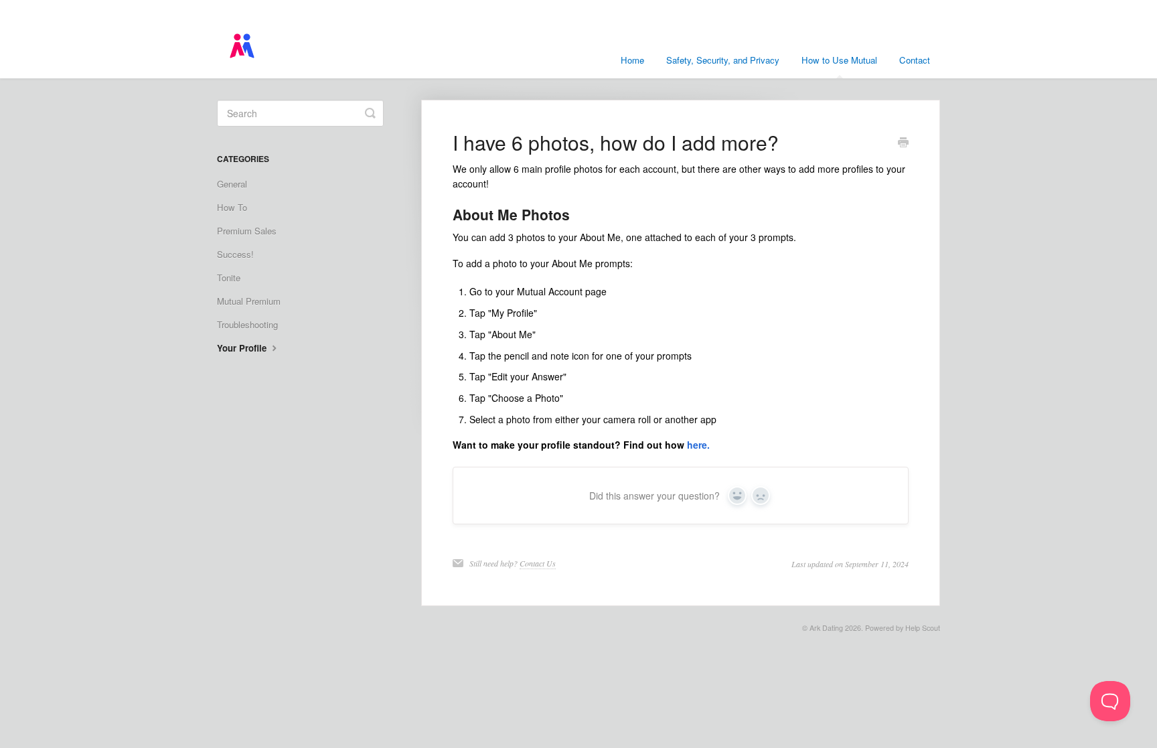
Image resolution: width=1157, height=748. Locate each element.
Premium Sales (247, 230)
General (232, 183)
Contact (914, 60)
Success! (235, 254)
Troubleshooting (247, 324)
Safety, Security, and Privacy (722, 60)
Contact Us (538, 563)
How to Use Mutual (839, 60)
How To (232, 207)
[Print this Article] (903, 143)
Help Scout (922, 628)
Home (632, 60)
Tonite (228, 277)
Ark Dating (826, 628)
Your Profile (243, 348)
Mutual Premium (249, 301)
